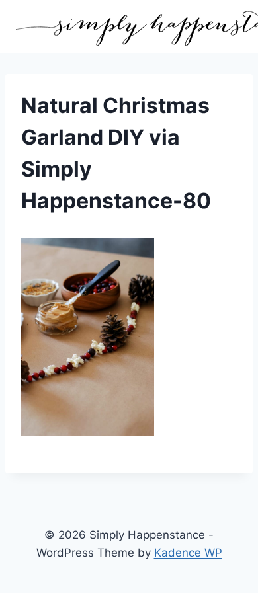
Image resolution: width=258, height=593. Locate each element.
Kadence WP (188, 552)
